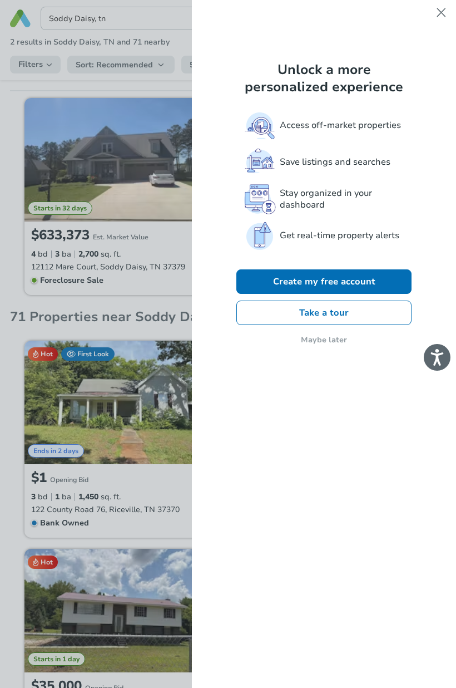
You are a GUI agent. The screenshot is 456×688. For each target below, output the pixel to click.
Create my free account (324, 282)
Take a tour (324, 313)
